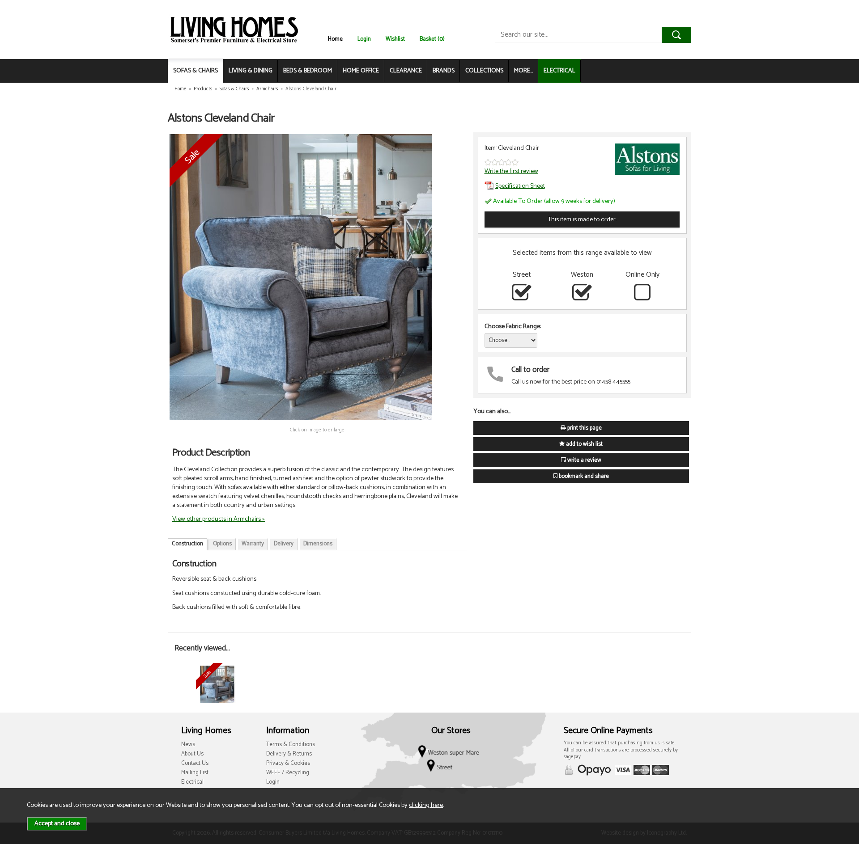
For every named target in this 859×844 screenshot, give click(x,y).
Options (222, 544)
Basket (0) (432, 39)
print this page (584, 428)
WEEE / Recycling (287, 772)
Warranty (253, 544)
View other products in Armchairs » (218, 519)
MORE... (523, 71)
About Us (192, 754)
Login (364, 39)
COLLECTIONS (484, 71)
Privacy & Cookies (288, 763)
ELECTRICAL (559, 71)
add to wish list (584, 444)
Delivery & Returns (289, 754)
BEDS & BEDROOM (307, 71)
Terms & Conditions (290, 744)
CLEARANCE (406, 71)
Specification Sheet (520, 186)
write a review (583, 460)
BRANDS (444, 71)
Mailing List (194, 772)
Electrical (192, 782)
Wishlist (395, 39)
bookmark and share (583, 476)
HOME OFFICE (361, 71)
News (188, 744)
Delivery (283, 544)
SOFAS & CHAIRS (195, 71)
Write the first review (511, 171)
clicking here (426, 805)
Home (335, 39)
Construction (187, 544)
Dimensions (317, 544)
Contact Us (194, 763)
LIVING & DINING (250, 71)
